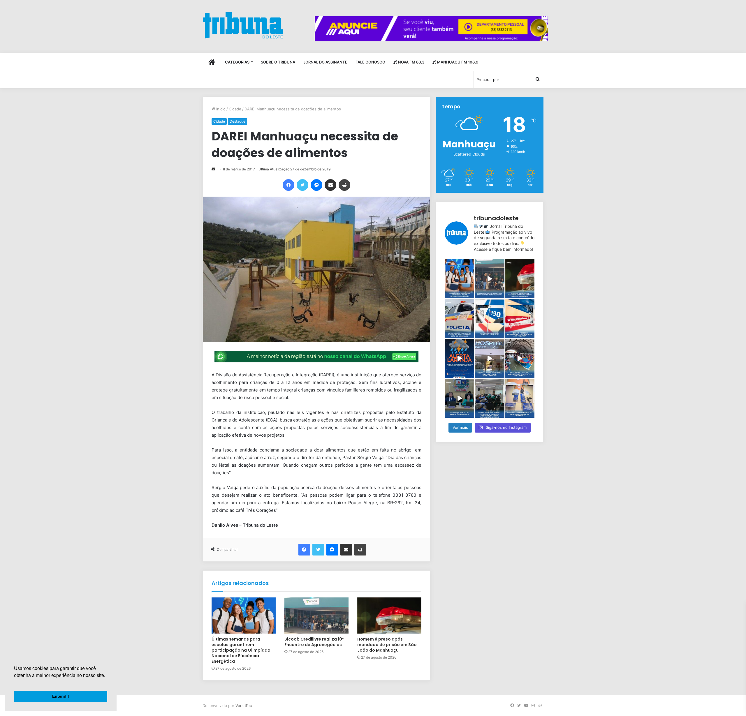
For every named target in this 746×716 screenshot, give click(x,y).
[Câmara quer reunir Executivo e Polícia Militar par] (459, 398)
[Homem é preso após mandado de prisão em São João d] (519, 278)
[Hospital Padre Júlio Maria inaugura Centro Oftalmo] (489, 358)
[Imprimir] (344, 185)
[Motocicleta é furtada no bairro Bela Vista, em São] (459, 318)
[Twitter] (302, 185)
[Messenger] (316, 185)
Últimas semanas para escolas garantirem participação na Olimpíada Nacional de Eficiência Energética (241, 650)
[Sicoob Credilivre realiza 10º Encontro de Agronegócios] (316, 615)
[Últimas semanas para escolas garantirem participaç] (459, 278)
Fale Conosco (370, 62)
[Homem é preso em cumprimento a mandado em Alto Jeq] (519, 318)
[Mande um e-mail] (213, 169)
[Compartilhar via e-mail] (330, 185)
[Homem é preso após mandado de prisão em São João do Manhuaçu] (389, 615)
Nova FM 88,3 (410, 62)
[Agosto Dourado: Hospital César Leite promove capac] (489, 398)
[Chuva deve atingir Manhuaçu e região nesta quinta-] (459, 358)
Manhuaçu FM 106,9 (457, 62)
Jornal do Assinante (325, 62)
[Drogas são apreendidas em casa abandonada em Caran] (519, 398)
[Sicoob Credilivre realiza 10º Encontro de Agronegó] (489, 278)
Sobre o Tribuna (278, 62)
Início (220, 109)
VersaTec (243, 705)
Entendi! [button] (60, 696)
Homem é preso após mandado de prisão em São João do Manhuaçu (387, 644)
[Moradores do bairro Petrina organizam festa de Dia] (519, 358)
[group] (431, 28)
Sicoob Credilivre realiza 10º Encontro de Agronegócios (314, 642)
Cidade (235, 109)
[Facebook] (288, 185)
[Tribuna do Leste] (243, 25)
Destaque (237, 121)
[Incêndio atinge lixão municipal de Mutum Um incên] (489, 318)
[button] (15, 683)
